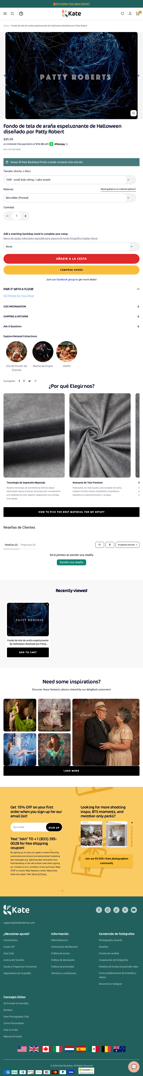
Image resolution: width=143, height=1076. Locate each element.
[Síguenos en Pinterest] (125, 910)
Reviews (7, 1010)
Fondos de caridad (109, 953)
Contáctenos (10, 940)
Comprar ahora (71, 269)
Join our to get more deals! (71, 279)
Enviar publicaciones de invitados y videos (117, 975)
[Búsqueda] (12, 13)
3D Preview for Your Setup (18, 295)
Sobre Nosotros (59, 940)
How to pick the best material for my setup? (72, 511)
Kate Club (8, 953)
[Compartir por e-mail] (35, 381)
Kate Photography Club (16, 1016)
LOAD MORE (71, 770)
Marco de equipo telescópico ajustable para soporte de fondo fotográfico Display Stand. (50, 238)
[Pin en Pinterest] (24, 381)
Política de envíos (60, 953)
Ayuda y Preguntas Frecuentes (20, 966)
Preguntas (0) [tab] (28, 544)
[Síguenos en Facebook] (99, 910)
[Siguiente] (138, 75)
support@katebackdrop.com (19, 922)
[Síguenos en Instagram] (108, 910)
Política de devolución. (63, 960)
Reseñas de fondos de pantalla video (118, 966)
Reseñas (103, 946)
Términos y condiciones (63, 973)
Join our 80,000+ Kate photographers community (106, 861)
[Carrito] (138, 13)
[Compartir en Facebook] (19, 381)
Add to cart (28, 652)
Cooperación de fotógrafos (113, 960)
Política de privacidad (62, 966)
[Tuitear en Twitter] (29, 381)
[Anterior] (4, 75)
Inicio (6, 25)
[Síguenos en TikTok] (116, 910)
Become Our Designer (110, 983)
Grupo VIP (9, 946)
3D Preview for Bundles (15, 1003)
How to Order (10, 1029)
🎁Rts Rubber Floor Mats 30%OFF (71, 3)
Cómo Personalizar (13, 1023)
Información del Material (64, 946)
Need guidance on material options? (118, 189)
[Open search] (99, 545)
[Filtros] (110, 545)
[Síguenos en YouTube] (134, 910)
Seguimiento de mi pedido (17, 973)
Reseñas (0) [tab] (11, 544)
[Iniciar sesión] (130, 13)
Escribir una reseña (71, 562)
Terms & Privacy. (39, 874)
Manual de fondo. (12, 1036)
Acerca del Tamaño (13, 960)
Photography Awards (110, 940)
